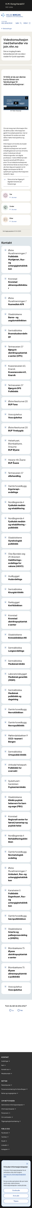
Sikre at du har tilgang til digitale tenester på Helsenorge (16, 181)
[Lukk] (27, 1163)
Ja (12, 1010)
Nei (21, 1010)
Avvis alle (16, 1196)
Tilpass (16, 1201)
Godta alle (16, 1190)
